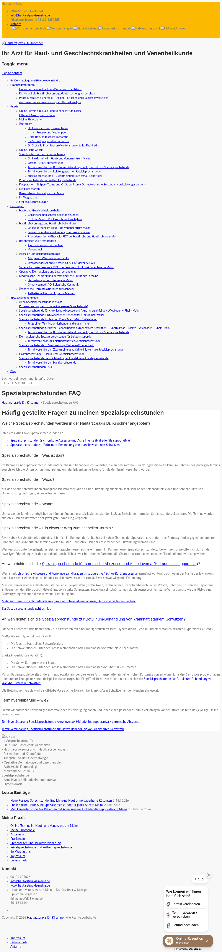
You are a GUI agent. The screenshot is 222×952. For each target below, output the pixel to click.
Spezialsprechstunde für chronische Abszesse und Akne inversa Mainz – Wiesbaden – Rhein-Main (79, 310)
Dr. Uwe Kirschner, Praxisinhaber (48, 128)
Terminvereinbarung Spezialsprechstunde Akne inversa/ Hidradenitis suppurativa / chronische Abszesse (70, 721)
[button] (185, 904)
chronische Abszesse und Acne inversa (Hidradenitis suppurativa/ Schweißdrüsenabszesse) (78, 573)
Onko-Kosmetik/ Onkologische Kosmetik (53, 284)
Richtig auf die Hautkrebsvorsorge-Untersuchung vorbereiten (57, 93)
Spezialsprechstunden (24, 297)
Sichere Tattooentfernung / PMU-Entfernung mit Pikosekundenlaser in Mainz (66, 267)
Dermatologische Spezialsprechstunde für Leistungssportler (56, 336)
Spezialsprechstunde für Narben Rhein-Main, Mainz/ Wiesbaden (58, 319)
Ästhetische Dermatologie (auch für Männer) (46, 289)
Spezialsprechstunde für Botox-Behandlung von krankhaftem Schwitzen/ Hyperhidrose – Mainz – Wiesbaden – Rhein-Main (94, 328)
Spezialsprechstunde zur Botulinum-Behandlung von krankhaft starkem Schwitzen (65, 445)
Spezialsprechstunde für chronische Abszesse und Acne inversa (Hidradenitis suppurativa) (70, 440)
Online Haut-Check (31, 150)
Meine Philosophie (30, 119)
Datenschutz (18, 860)
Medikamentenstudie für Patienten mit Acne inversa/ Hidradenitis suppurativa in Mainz (68, 809)
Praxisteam (17, 838)
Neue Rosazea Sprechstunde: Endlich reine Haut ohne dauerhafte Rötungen (61, 800)
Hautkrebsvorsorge (22, 84)
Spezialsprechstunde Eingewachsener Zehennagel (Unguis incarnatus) (61, 315)
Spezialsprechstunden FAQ (35, 367)
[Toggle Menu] (3, 931)
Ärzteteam (25, 124)
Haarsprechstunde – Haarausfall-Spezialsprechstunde (52, 354)
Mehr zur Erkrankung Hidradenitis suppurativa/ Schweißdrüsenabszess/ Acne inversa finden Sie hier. (69, 601)
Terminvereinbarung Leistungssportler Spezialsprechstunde (64, 171)
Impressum (17, 856)
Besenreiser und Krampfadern (37, 241)
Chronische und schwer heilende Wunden (53, 215)
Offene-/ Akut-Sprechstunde (37, 115)
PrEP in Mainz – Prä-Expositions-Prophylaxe (55, 219)
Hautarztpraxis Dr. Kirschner (45, 917)
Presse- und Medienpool (51, 132)
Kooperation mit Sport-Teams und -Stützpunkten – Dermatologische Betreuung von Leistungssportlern (82, 184)
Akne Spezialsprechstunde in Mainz (40, 302)
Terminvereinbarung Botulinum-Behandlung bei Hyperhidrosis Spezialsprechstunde (78, 167)
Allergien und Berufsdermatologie (39, 254)
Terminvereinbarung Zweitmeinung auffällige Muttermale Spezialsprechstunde (76, 349)
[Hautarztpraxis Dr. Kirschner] (22, 43)
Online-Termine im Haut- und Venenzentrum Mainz (50, 89)
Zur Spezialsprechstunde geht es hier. (26, 608)
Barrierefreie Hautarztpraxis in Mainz (41, 193)
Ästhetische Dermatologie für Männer (51, 293)
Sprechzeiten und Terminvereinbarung (42, 154)
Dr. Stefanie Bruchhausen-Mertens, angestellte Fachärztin (63, 145)
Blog (13, 371)
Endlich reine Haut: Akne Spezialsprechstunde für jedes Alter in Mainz (56, 805)
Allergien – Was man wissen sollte (48, 258)
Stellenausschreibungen (33, 202)
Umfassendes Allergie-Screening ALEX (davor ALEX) (61, 263)
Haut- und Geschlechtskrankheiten (40, 210)
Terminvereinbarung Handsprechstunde (52, 362)
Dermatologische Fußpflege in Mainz (50, 280)
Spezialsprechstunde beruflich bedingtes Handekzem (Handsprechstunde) (64, 358)
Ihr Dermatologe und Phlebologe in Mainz (35, 80)
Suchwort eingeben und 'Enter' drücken (28, 378)
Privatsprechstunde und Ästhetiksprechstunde (47, 180)
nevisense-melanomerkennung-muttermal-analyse (50, 102)
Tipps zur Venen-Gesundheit (45, 245)
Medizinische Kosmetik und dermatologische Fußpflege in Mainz (58, 276)
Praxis (14, 106)
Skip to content (12, 73)
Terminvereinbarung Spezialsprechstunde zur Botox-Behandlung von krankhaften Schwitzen (63, 729)
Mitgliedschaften (29, 189)
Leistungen (17, 206)
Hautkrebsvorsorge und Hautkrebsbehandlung (47, 223)
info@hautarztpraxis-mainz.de (30, 15)
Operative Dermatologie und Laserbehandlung (47, 271)
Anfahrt (15, 24)
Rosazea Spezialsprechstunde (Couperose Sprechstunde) (53, 306)
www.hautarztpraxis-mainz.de (30, 885)
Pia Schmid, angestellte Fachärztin (48, 141)
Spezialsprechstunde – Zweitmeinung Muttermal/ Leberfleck (65, 176)
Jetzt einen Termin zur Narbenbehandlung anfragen (59, 323)
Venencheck (35, 249)
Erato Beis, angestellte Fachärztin (48, 137)
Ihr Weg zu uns (28, 197)
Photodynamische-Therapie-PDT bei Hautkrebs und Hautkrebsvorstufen (63, 98)
